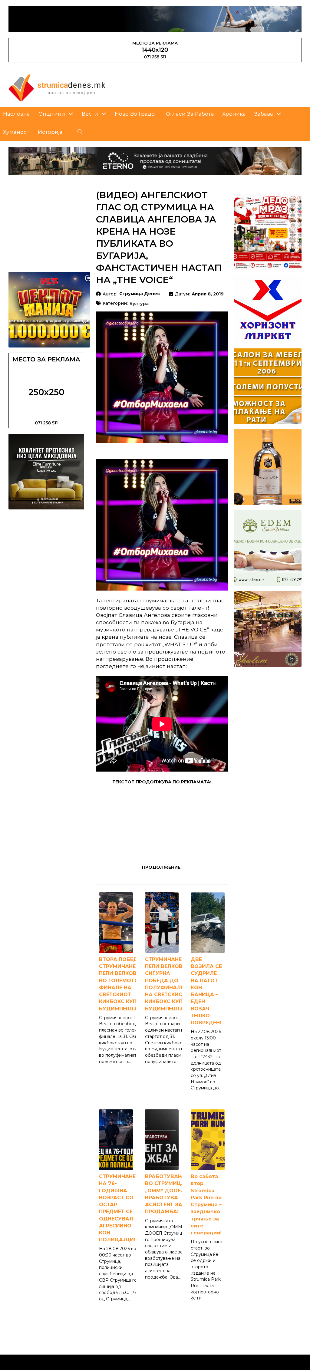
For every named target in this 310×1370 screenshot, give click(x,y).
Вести (90, 113)
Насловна (16, 113)
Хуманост (16, 132)
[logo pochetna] (56, 87)
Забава (263, 113)
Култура (139, 303)
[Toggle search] (80, 132)
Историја (50, 132)
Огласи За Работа (190, 113)
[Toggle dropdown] (70, 113)
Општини (51, 113)
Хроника (234, 113)
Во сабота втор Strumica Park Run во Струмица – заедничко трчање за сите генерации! (206, 1205)
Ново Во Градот (136, 113)
